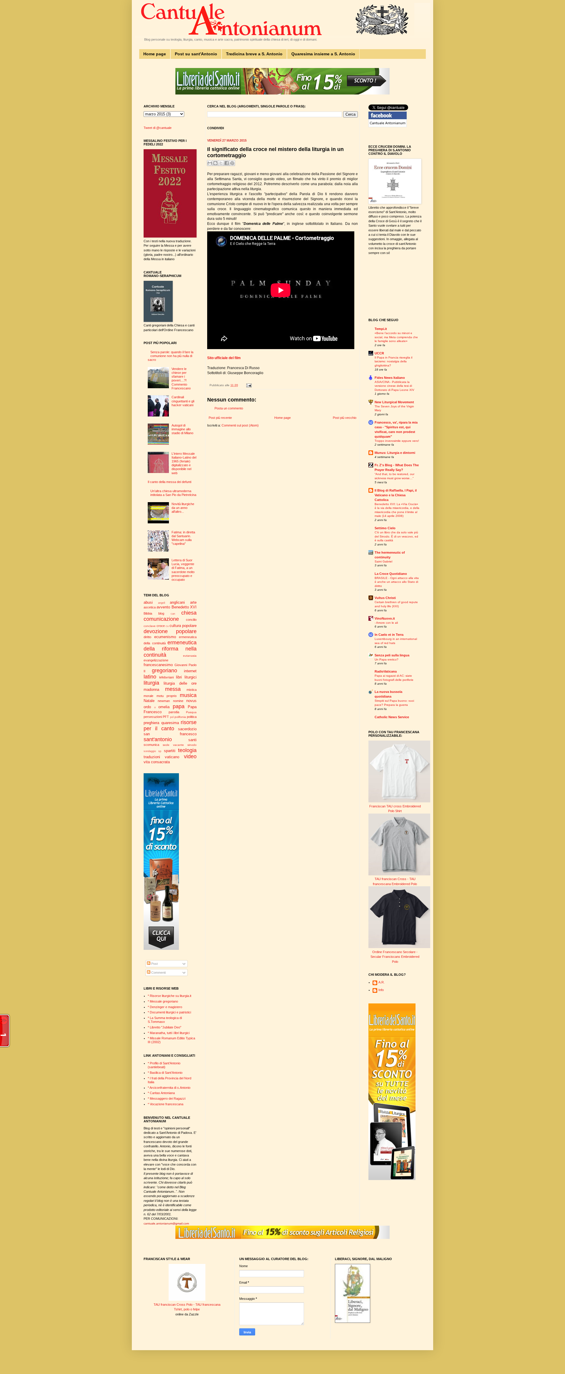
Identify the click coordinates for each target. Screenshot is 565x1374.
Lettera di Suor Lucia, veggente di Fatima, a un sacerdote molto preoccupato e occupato (183, 569)
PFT (166, 716)
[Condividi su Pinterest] (232, 163)
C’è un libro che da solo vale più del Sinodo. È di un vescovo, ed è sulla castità (396, 536)
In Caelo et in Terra (389, 634)
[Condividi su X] (221, 163)
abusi (148, 602)
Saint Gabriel (383, 561)
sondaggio (150, 751)
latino (150, 677)
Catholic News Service (392, 717)
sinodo (192, 744)
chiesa (189, 613)
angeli (161, 602)
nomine (178, 701)
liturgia (151, 683)
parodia (174, 712)
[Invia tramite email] (210, 163)
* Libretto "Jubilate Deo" (164, 1027)
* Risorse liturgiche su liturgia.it (169, 996)
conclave (150, 626)
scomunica (151, 744)
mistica (192, 689)
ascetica (150, 607)
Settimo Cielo (385, 528)
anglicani (177, 602)
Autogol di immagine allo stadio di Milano (182, 429)
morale (148, 696)
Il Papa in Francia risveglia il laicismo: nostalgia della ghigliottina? (393, 361)
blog (161, 613)
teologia (187, 750)
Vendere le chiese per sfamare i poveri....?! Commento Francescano (181, 378)
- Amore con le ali (386, 622)
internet (190, 671)
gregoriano (164, 670)
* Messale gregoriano (163, 1001)
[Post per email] (248, 385)
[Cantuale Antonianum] (387, 126)
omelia (164, 707)
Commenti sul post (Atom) (240, 425)
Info (381, 990)
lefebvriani (166, 677)
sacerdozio (187, 729)
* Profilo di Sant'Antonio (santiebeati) (164, 1065)
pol (172, 717)
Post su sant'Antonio (196, 54)
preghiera (151, 723)
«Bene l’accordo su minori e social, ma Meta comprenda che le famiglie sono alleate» (396, 337)
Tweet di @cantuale (158, 128)
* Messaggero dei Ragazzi (166, 1098)
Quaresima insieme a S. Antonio (323, 54)
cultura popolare (183, 625)
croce (161, 626)
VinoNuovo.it (385, 618)
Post (154, 963)
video (190, 756)
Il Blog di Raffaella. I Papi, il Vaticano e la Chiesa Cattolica (396, 495)
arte (193, 602)
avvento (163, 607)
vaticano (172, 757)
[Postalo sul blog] (215, 163)
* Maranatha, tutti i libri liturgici (169, 1033)
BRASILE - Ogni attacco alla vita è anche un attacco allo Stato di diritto (397, 582)
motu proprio (167, 696)
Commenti (158, 972)
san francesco (170, 734)
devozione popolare (170, 631)
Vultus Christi (385, 598)
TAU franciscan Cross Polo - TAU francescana (187, 1304)
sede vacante (173, 744)
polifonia (180, 716)
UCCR (379, 353)
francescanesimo (158, 665)
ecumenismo (165, 637)
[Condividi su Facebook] (227, 163)
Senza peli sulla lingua (392, 655)
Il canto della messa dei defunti (169, 482)
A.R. (381, 982)
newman (164, 701)
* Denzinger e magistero (165, 1007)
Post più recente (220, 417)
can (173, 613)
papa (179, 706)
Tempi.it (381, 329)
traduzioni (152, 757)
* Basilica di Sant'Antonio (165, 1072)
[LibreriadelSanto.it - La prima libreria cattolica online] (282, 93)
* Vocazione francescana (165, 1104)
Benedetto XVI (184, 607)
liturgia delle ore (180, 683)
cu (167, 626)
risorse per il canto (170, 725)
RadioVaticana (386, 671)
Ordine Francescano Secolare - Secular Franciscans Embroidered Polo (394, 956)
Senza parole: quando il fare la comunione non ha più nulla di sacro (170, 355)
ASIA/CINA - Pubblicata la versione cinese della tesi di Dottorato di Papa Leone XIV (394, 385)
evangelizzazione (156, 660)
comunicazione (161, 619)
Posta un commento (229, 408)
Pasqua (191, 712)
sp (159, 751)
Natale (149, 700)
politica (192, 716)
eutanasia (190, 655)
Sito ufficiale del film (224, 358)
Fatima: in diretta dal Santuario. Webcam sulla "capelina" (183, 538)
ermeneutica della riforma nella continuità (170, 649)
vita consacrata (157, 762)
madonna (151, 689)
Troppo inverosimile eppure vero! (397, 440)
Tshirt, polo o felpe (187, 1309)
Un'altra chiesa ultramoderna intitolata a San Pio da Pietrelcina (173, 493)
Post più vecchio (344, 417)
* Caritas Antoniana (161, 1093)
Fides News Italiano (390, 377)
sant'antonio (158, 739)
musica (188, 695)
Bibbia (148, 613)
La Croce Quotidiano (391, 573)
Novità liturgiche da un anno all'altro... (183, 507)
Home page (154, 54)
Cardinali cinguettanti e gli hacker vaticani (183, 400)
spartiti (169, 751)
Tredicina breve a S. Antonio (254, 54)
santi (192, 740)
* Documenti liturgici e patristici (169, 1012)
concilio (191, 619)
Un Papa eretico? (386, 659)
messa (173, 689)
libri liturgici (186, 677)
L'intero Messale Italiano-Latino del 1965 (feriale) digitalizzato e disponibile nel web (184, 463)
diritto (147, 637)
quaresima (170, 723)
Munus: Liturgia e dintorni (395, 452)
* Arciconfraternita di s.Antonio (169, 1087)
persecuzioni (153, 716)
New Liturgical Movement (394, 402)
